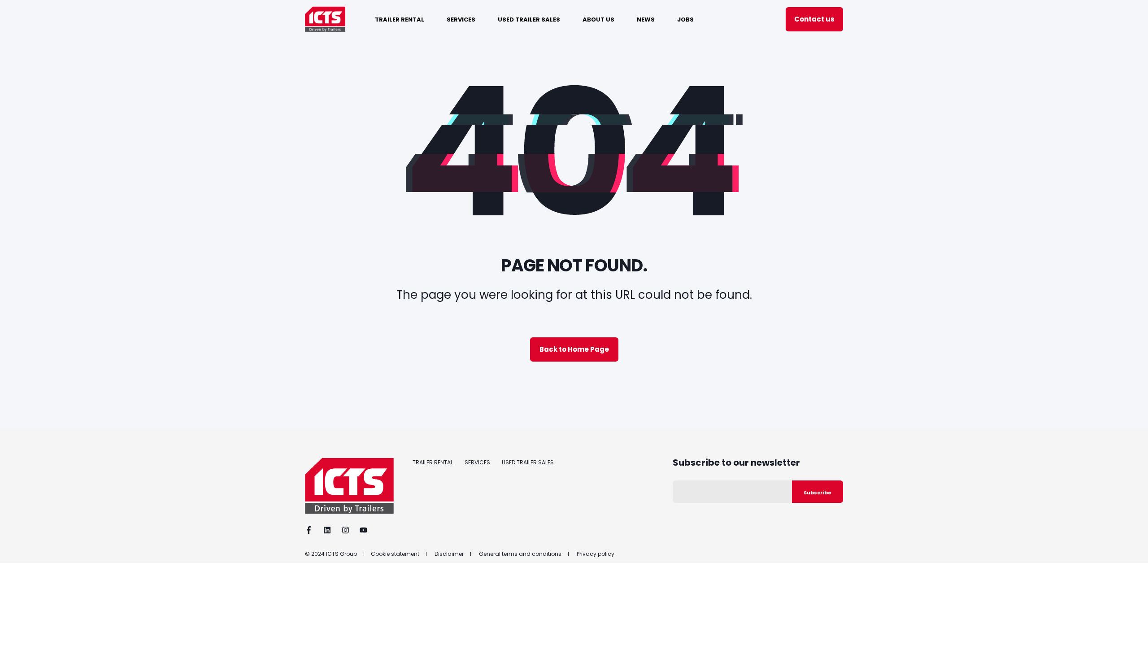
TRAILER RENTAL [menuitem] (399, 19)
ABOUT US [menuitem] (598, 19)
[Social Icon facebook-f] (311, 530)
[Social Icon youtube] (360, 530)
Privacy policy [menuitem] (595, 554)
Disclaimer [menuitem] (449, 554)
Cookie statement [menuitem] (395, 554)
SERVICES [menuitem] (461, 19)
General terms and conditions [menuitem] (520, 554)
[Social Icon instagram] (345, 530)
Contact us (814, 19)
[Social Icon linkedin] (327, 530)
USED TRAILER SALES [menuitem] (529, 19)
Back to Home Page (574, 349)
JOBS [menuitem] (685, 19)
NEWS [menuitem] (646, 19)
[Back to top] (1130, 628)
